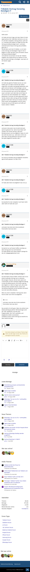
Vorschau (8, 364)
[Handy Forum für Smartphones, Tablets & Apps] (6, 2)
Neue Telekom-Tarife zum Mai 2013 (13, 476)
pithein (5, 396)
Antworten (21, 364)
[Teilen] (27, 20)
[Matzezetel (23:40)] (4, 453)
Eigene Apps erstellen (10, 391)
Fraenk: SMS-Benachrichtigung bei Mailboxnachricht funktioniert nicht (13, 487)
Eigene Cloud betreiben (10, 405)
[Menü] (28, 2)
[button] (4, 359)
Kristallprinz (25, 508)
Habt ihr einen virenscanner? (12, 395)
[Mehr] (27, 31)
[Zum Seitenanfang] (27, 569)
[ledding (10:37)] (12, 453)
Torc (5, 388)
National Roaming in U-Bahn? (12, 439)
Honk (5, 421)
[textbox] (15, 350)
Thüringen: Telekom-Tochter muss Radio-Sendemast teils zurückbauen (15, 481)
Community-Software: (15, 569)
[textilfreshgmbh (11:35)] (9, 453)
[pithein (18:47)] (6, 453)
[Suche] (20, 2)
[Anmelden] (24, 2)
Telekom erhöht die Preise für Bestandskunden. (12, 465)
